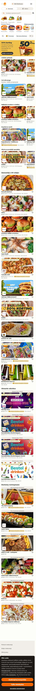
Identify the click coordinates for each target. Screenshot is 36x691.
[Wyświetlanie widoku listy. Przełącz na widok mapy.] (33, 13)
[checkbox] (4, 28)
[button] (3, 3)
